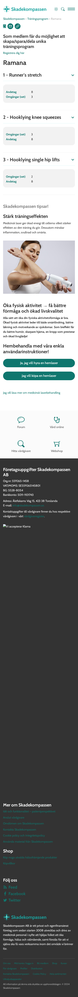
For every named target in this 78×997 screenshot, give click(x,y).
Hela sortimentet (58, 974)
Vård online (57, 427)
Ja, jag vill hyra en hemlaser (39, 363)
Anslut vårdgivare (13, 817)
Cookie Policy (39, 974)
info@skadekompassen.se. (28, 505)
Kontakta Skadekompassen (19, 829)
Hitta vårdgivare (21, 451)
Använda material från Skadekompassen (28, 841)
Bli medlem (42, 963)
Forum (21, 427)
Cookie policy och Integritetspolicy (24, 835)
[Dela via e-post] (10, 26)
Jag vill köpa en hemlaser (39, 376)
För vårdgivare (10, 968)
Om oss (7, 963)
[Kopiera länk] (17, 26)
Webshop (57, 451)
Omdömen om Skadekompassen (23, 823)
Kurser (64, 963)
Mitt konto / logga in (23, 963)
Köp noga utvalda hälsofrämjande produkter (30, 857)
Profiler (23, 968)
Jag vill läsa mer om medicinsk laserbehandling (31, 392)
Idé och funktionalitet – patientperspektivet (29, 811)
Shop (54, 963)
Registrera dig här (13, 53)
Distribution (36, 968)
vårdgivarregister (34, 516)
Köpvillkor (9, 863)
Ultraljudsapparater (12, 979)
